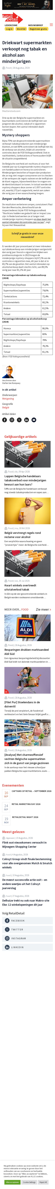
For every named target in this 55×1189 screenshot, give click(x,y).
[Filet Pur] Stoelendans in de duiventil (22, 704)
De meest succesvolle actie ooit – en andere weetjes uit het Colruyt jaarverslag (24, 884)
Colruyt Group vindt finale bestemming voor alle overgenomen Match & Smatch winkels (27, 863)
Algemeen (10, 838)
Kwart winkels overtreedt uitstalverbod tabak (20, 587)
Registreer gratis (38, 28)
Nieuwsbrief (35, 25)
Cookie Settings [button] (29, 1182)
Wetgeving (8, 398)
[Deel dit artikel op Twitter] (19, 420)
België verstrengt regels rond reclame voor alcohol (22, 535)
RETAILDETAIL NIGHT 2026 (25, 817)
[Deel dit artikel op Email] (34, 420)
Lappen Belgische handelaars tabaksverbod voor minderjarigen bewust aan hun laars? (25, 480)
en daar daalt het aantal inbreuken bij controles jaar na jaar (26, 221)
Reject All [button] (43, 1182)
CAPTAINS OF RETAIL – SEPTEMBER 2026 (31, 791)
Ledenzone (11, 25)
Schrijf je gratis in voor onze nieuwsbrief (27, 235)
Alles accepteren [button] (12, 1182)
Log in (9, 28)
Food (8, 67)
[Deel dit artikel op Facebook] (4, 420)
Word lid (21, 28)
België (5, 407)
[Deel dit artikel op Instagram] (12, 420)
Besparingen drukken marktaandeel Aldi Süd (26, 652)
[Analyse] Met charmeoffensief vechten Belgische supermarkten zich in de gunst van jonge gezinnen (26, 759)
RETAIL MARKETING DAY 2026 (26, 804)
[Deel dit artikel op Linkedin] (26, 420)
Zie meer (42, 609)
